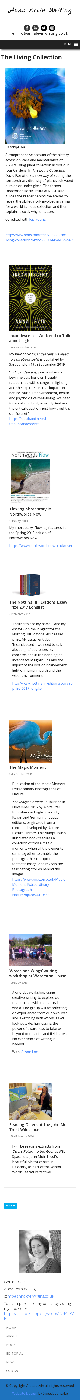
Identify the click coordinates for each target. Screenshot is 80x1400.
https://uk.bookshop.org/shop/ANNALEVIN (39, 1316)
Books (11, 1345)
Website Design (25, 1393)
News (10, 1362)
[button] (68, 44)
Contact (13, 1370)
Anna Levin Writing (40, 10)
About (11, 1336)
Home (11, 1327)
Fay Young (37, 219)
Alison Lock (30, 1051)
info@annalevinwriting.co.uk (30, 1296)
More (9, 1205)
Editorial (14, 1353)
